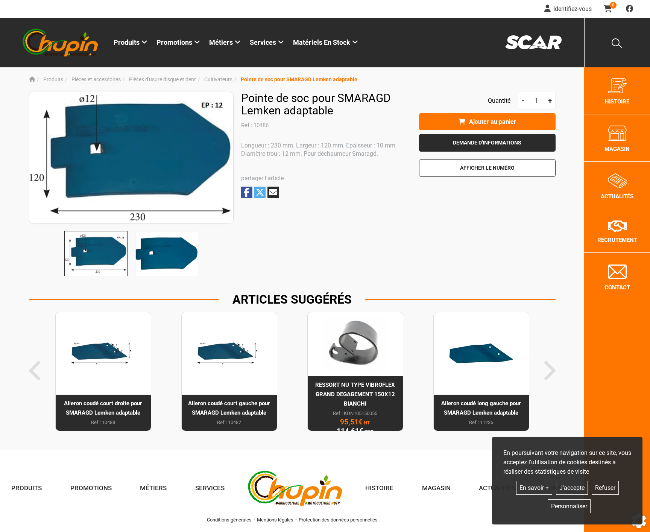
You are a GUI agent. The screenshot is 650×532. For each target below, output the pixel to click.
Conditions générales (229, 520)
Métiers (153, 488)
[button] (299, 79)
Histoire (379, 488)
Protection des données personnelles (338, 520)
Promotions (174, 42)
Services (210, 488)
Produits (127, 42)
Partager (246, 192)
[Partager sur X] (260, 192)
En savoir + (534, 487)
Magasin (436, 488)
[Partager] (273, 192)
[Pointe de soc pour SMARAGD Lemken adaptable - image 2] (166, 253)
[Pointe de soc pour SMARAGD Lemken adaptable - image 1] (96, 253)
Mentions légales (275, 520)
